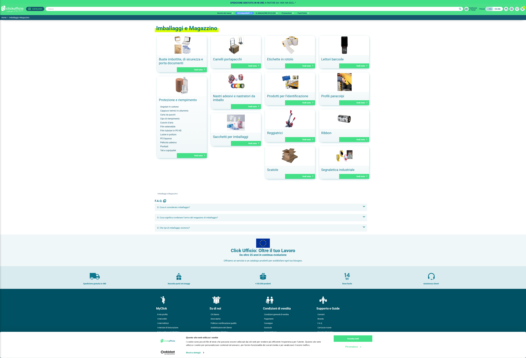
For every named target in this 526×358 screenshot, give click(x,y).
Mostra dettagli (193, 352)
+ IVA (490, 9)
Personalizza (351, 346)
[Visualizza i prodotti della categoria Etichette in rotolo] (290, 45)
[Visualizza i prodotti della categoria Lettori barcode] (344, 45)
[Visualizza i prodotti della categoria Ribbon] (344, 119)
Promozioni (287, 13)
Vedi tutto (200, 69)
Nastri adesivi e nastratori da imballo (234, 98)
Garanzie (268, 328)
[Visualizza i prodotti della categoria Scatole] (290, 156)
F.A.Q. (320, 323)
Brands (321, 319)
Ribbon (326, 133)
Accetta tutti (353, 338)
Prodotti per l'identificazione (287, 96)
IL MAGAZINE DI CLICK (266, 13)
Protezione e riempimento (178, 100)
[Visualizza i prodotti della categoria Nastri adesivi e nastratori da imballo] (236, 82)
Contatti (321, 314)
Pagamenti (268, 319)
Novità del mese (224, 13)
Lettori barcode (332, 59)
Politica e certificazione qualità (223, 323)
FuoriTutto (302, 13)
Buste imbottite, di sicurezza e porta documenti (181, 61)
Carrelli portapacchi (227, 59)
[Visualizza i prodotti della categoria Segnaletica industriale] (344, 156)
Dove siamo (216, 319)
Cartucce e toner (324, 328)
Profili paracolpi (332, 96)
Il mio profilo (162, 314)
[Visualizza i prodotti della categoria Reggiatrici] (290, 119)
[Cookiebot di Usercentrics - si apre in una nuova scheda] (168, 353)
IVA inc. (498, 9)
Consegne (268, 323)
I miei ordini (162, 319)
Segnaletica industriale (338, 170)
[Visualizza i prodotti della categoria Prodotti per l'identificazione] (290, 82)
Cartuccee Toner (473, 9)
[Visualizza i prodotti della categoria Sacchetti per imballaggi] (236, 123)
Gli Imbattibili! (243, 13)
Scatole (272, 170)
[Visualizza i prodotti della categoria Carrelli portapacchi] (236, 45)
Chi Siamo (215, 314)
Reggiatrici (275, 133)
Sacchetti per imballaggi (230, 137)
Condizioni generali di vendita (276, 314)
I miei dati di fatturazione (167, 328)
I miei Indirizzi (163, 323)
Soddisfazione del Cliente (221, 328)
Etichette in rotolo (280, 59)
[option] (263, 2)
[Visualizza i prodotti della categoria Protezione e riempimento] (182, 86)
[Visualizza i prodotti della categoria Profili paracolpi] (344, 82)
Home (3, 17)
